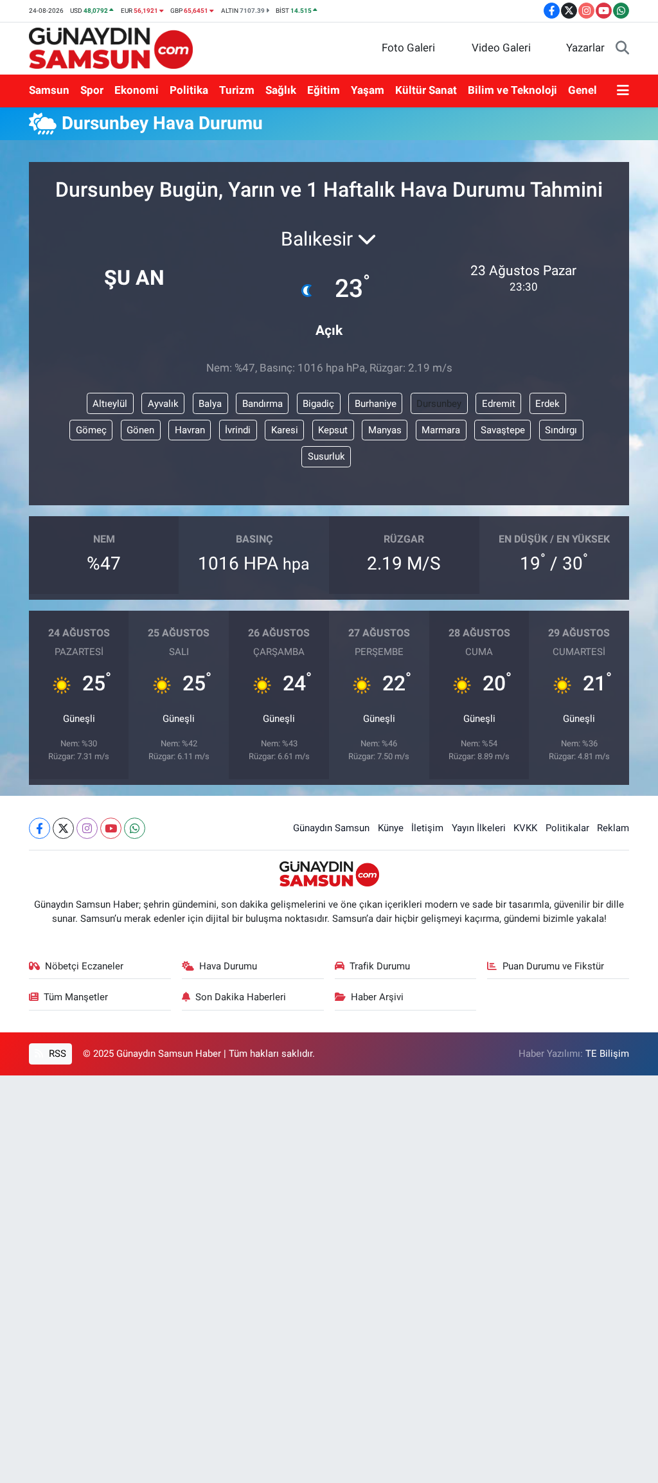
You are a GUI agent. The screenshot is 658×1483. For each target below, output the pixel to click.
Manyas (385, 430)
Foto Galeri (408, 47)
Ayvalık (163, 403)
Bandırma (262, 403)
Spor (91, 90)
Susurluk (326, 456)
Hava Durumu (228, 966)
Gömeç (91, 430)
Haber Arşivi (377, 997)
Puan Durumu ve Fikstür (553, 966)
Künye (391, 828)
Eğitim (323, 90)
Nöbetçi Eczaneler (84, 966)
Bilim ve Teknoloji (512, 90)
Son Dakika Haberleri (240, 997)
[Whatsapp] (134, 828)
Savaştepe (503, 430)
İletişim (427, 828)
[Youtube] (110, 828)
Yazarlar (585, 47)
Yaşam (367, 90)
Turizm (236, 90)
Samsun (49, 90)
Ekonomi (136, 90)
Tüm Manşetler (76, 997)
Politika (189, 90)
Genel (582, 90)
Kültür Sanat (426, 90)
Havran (190, 430)
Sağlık (280, 90)
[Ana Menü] (623, 90)
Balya (210, 403)
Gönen (140, 430)
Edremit (498, 403)
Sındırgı (561, 430)
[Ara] (622, 48)
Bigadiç (318, 403)
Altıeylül (110, 403)
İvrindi (238, 430)
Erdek (547, 403)
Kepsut (333, 430)
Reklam (613, 828)
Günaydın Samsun (331, 828)
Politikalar (567, 828)
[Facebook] (39, 828)
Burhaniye (375, 403)
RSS (56, 1053)
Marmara (441, 430)
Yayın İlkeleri (479, 828)
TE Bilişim (607, 1053)
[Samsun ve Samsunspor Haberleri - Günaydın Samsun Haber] (111, 46)
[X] (63, 828)
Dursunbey (438, 403)
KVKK (525, 828)
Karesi (284, 430)
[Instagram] (87, 828)
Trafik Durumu (380, 966)
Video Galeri (501, 47)
